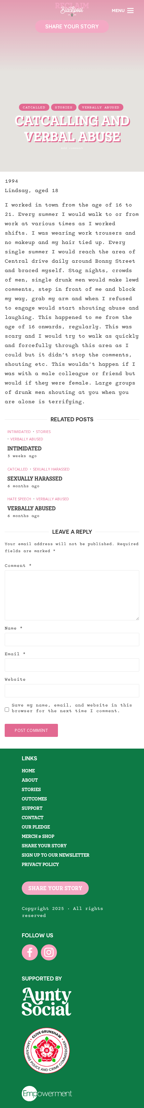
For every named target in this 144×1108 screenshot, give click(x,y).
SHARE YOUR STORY (55, 888)
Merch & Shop (38, 836)
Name (14, 628)
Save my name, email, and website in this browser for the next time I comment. (72, 707)
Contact (33, 817)
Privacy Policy (40, 864)
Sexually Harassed (51, 469)
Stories (63, 107)
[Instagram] (49, 952)
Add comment (72, 148)
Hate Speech (19, 498)
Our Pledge (36, 827)
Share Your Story (72, 26)
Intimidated (19, 431)
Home (28, 770)
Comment (18, 565)
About (30, 780)
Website (15, 679)
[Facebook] (30, 952)
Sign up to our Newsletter (55, 855)
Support (32, 808)
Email (15, 654)
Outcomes (34, 798)
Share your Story (44, 845)
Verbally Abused (100, 107)
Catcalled (34, 107)
